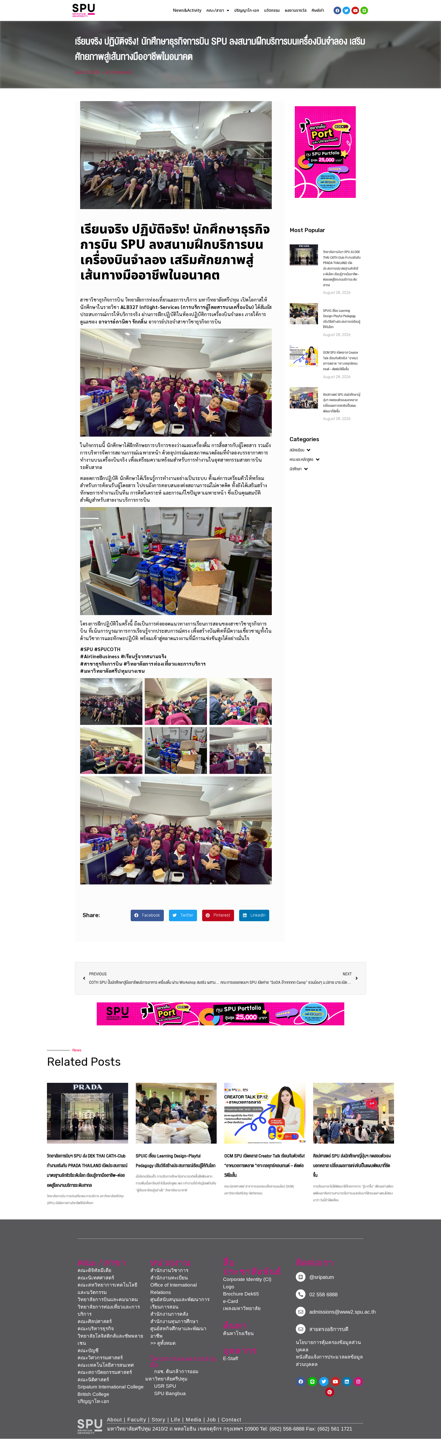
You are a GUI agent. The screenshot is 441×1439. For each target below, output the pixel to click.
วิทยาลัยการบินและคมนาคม (108, 1299)
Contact (232, 1419)
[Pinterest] (329, 1392)
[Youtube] (335, 1381)
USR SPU (160, 1386)
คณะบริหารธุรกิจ (96, 1328)
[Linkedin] (346, 1381)
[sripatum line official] (300, 1277)
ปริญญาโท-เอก (246, 10)
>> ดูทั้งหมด (163, 1343)
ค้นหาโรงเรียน (238, 1333)
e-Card (230, 1301)
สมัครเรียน (297, 450)
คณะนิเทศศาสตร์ (96, 1277)
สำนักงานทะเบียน (169, 1277)
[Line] (364, 10)
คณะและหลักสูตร (301, 459)
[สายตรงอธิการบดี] (300, 1329)
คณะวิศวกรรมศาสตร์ (100, 1357)
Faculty (136, 1419)
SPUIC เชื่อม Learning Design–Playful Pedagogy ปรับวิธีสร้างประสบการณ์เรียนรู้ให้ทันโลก (341, 319)
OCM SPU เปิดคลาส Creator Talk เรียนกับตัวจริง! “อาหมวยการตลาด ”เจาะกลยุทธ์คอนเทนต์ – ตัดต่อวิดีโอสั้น (340, 361)
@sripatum (321, 1277)
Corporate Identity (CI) (247, 1279)
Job (211, 1419)
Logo (228, 1286)
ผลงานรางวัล (296, 10)
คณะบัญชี (88, 1350)
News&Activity (187, 10)
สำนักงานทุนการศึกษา (174, 1321)
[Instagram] (358, 1381)
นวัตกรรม (272, 10)
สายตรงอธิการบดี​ (328, 1329)
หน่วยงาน (170, 1262)
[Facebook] (300, 1381)
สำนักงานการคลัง (169, 1314)
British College (93, 1394)
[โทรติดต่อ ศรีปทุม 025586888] (300, 1294)
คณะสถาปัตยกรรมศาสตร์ (105, 1372)
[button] (147, 915)
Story (158, 1419)
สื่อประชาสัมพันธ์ (252, 1266)
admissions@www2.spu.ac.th (342, 1312)
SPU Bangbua (165, 1393)
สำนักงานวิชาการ (169, 1270)
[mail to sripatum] (300, 1311)
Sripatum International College (111, 1386)
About (114, 1419)
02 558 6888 (323, 1294)
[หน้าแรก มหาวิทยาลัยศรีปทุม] (90, 1426)
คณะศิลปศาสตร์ (95, 1321)
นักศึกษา (296, 469)
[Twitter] (323, 1381)
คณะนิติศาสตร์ (93, 1379)
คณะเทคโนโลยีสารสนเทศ (106, 1365)
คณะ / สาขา (102, 1262)
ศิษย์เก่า (318, 10)
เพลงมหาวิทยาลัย (242, 1308)
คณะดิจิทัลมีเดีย (94, 1270)
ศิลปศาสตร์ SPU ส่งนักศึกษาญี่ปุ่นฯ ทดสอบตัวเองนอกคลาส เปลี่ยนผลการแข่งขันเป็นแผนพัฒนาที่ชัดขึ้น (341, 403)
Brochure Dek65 (241, 1294)
